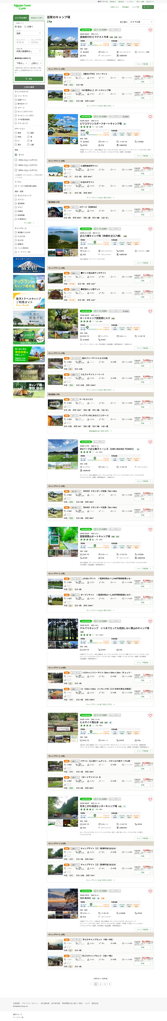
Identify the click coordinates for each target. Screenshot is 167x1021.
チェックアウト (36, 40)
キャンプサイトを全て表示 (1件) (99, 106)
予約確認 (125, 7)
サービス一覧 (18, 1017)
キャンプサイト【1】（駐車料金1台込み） (99, 848)
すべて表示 (27, 223)
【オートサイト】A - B (91, 777)
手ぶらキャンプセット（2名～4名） (98, 955)
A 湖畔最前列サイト (89, 165)
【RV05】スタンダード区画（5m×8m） (100, 491)
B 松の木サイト (87, 182)
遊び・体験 (140, 1)
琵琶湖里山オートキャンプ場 (95, 536)
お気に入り (114, 7)
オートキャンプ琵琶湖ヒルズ (95, 318)
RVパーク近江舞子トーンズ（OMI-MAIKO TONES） (107, 449)
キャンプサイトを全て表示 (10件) (99, 880)
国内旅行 (113, 1)
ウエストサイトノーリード (92, 374)
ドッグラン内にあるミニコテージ (94, 415)
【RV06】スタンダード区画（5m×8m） (100, 507)
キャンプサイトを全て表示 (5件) (99, 390)
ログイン (149, 7)
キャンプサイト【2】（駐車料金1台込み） (99, 864)
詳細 (142, 82)
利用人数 (19, 49)
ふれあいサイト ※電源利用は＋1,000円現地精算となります (109, 578)
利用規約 (16, 1003)
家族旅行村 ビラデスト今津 (94, 37)
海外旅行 (121, 1)
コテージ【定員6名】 (88, 206)
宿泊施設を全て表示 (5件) (99, 431)
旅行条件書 (55, 1003)
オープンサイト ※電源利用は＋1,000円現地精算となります (108, 594)
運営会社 (95, 1003)
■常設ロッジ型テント (90, 289)
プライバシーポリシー (30, 1003)
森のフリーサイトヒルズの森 (95, 358)
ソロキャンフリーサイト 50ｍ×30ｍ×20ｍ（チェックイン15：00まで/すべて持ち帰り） (121, 672)
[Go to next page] (110, 984)
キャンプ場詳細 (142, 64)
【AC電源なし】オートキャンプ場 (96, 90)
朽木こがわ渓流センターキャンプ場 (98, 806)
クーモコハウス (86, 399)
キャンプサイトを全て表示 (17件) (99, 704)
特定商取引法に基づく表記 (72, 1003)
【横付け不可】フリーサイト (95, 73)
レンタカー (130, 1)
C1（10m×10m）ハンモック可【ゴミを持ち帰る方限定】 (106, 688)
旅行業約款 (45, 1003)
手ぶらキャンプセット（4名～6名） (98, 939)
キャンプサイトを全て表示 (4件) (99, 197)
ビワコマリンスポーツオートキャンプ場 (101, 123)
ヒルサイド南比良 (89, 722)
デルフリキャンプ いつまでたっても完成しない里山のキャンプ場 (114, 628)
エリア (19, 31)
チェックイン (21, 40)
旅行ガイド (150, 1)
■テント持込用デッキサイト (93, 272)
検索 (30, 79)
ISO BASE (85, 898)
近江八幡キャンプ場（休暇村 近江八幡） (101, 235)
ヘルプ (134, 7)
